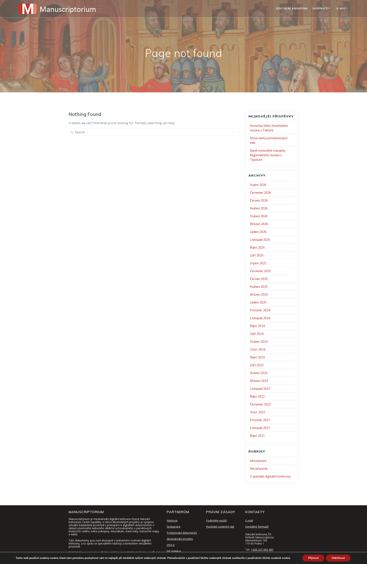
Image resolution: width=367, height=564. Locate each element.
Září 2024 (256, 334)
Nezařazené (258, 468)
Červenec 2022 (260, 404)
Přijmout (313, 558)
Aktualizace (258, 461)
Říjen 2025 (257, 247)
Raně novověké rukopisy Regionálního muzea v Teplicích (267, 155)
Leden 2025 (258, 302)
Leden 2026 (258, 232)
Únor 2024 (257, 349)
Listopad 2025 (260, 240)
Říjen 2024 (257, 326)
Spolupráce (173, 526)
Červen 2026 (259, 200)
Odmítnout (338, 558)
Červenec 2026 (260, 192)
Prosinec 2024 (260, 310)
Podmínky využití (216, 520)
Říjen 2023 (257, 357)
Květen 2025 (259, 287)
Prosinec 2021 (260, 420)
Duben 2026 (258, 216)
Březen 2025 (259, 294)
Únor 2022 (257, 412)
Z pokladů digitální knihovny (270, 476)
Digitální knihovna (292, 8)
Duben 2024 (258, 341)
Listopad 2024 (260, 318)
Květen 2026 (259, 208)
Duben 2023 (258, 373)
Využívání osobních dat (220, 526)
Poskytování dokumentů (182, 533)
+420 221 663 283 (262, 549)
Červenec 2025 (260, 271)
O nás (341, 8)
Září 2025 (256, 255)
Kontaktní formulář (257, 526)
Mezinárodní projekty (180, 539)
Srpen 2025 (258, 263)
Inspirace (320, 8)
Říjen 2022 (257, 396)
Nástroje (172, 520)
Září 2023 (256, 365)
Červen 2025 (259, 279)
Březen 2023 (259, 381)
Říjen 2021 (257, 436)
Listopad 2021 (260, 428)
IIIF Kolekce (174, 551)
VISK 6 (171, 545)
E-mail (249, 520)
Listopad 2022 (260, 389)
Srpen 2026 (258, 185)
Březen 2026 (259, 224)
